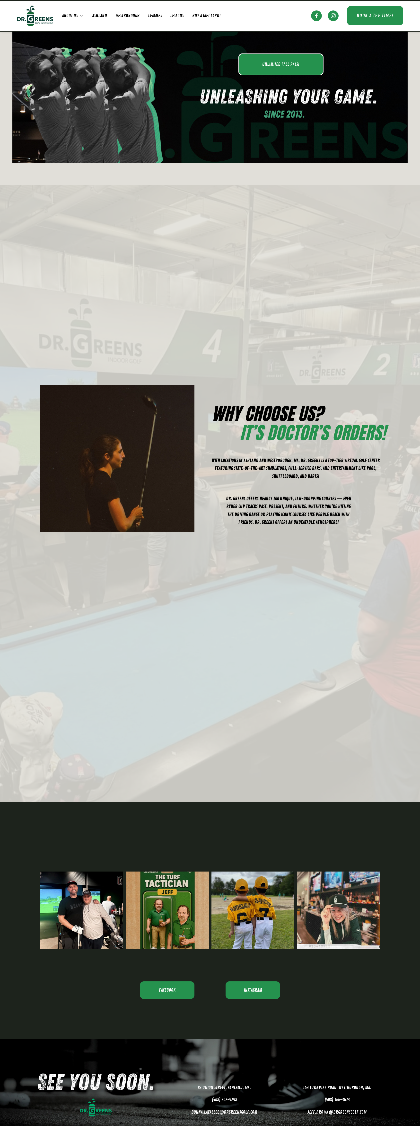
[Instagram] (333, 15)
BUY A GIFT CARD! (206, 15)
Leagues (155, 15)
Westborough (127, 15)
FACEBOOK (167, 990)
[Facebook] (316, 15)
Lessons (177, 15)
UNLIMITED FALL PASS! (280, 64)
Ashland (99, 15)
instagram (253, 990)
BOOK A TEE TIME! (375, 16)
